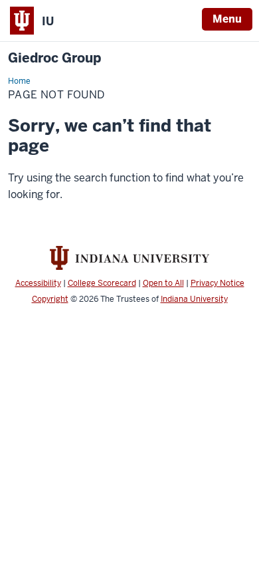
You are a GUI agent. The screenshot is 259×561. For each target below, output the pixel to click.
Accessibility (38, 283)
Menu (227, 19)
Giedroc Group (54, 58)
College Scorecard (102, 283)
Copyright (50, 299)
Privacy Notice (217, 283)
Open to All (163, 283)
